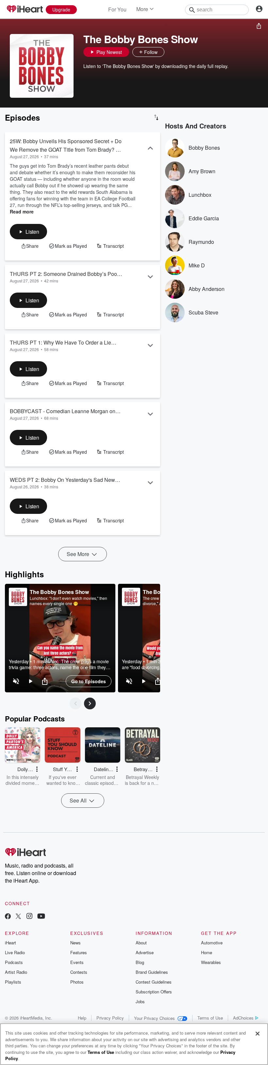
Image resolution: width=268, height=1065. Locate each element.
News (75, 942)
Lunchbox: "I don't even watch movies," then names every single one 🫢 (68, 601)
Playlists (13, 982)
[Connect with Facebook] (8, 917)
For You (117, 9)
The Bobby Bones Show (59, 592)
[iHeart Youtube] (41, 917)
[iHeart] (24, 9)
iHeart (10, 942)
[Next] (90, 703)
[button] (171, 52)
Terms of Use (210, 1018)
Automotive (212, 942)
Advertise (145, 952)
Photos (77, 982)
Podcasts (14, 962)
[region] (60, 638)
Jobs (140, 1001)
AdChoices (243, 1018)
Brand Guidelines (152, 972)
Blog (140, 962)
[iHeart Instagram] (29, 917)
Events (77, 962)
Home (206, 952)
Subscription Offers (154, 992)
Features (78, 952)
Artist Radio (16, 972)
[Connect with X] (18, 917)
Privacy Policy (110, 1018)
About (141, 942)
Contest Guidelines (154, 982)
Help (82, 1018)
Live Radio (15, 952)
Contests (78, 972)
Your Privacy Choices (154, 1018)
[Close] (257, 1033)
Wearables (211, 962)
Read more (22, 211)
